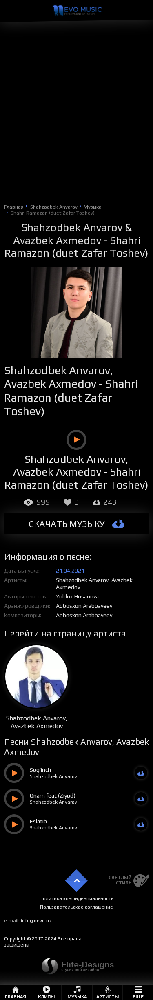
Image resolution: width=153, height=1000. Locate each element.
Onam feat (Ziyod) (52, 795)
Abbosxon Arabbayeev (84, 605)
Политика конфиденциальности (77, 898)
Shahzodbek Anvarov (71, 227)
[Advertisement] (76, 121)
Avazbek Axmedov (57, 240)
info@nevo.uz (36, 921)
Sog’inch (40, 770)
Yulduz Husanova (77, 596)
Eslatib (38, 821)
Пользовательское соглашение (76, 907)
